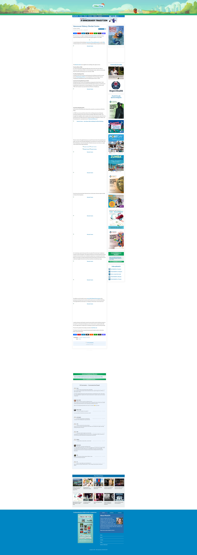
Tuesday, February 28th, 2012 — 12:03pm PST (99, 463)
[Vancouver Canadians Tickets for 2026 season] (98, 20)
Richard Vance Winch (80, 76)
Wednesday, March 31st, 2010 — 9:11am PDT (99, 411)
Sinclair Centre (93, 35)
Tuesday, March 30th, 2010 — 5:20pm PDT (99, 389)
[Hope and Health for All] (116, 87)
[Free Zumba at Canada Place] (116, 163)
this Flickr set (94, 327)
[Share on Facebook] (75, 33)
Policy (101, 542)
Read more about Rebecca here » (107, 530)
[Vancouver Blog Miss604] (98, 5)
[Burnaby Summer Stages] (116, 201)
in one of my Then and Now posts (92, 42)
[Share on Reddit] (91, 33)
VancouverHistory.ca (92, 118)
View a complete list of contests (89, 379)
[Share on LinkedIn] (83, 33)
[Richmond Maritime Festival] (116, 35)
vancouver (88, 337)
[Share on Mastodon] (104, 33)
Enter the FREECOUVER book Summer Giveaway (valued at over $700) (88, 376)
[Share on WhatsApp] (95, 33)
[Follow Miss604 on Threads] (114, 16)
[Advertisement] (89, 361)
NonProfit (75, 16)
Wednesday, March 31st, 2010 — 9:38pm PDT (99, 440)
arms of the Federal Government (93, 298)
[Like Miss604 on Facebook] (116, 16)
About (94, 16)
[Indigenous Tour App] (116, 73)
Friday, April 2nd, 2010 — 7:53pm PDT (100, 456)
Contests (111, 512)
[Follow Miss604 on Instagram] (112, 16)
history (81, 337)
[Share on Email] (87, 33)
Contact (100, 16)
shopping (84, 337)
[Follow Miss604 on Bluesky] (110, 16)
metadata (90, 336)
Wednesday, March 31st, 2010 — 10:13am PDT (99, 418)
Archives (119, 512)
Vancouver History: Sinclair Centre (86, 26)
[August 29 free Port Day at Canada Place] (116, 144)
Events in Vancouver (103, 544)
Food (81, 16)
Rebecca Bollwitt (77, 28)
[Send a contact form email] (117, 16)
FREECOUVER (99, 14)
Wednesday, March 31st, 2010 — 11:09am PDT (99, 425)
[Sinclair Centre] (89, 54)
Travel (85, 16)
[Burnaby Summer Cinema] (116, 126)
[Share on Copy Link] (99, 33)
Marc (104, 42)
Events (90, 16)
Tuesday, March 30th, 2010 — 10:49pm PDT (99, 401)
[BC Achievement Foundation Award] (116, 109)
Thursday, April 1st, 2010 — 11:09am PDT (99, 446)
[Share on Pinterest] (79, 33)
